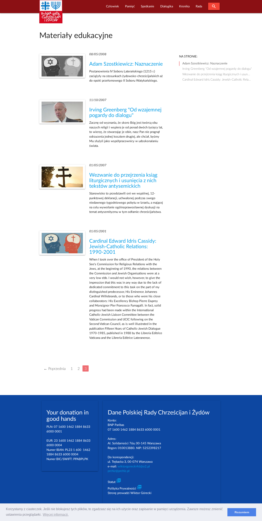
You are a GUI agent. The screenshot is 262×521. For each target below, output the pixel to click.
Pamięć (130, 6)
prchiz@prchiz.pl (119, 471)
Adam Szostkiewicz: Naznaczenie (126, 64)
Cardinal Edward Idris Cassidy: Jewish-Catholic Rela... (216, 79)
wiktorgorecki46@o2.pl (134, 466)
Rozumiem (242, 512)
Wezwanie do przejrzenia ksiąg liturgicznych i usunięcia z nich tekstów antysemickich (123, 181)
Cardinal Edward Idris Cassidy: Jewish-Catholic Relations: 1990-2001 (122, 247)
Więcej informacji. (56, 514)
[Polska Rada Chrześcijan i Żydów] (50, 14)
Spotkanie (147, 6)
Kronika (184, 6)
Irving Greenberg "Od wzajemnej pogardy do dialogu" (217, 68)
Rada (199, 6)
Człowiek (112, 6)
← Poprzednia (55, 369)
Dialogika (166, 6)
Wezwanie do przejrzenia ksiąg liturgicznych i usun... (216, 74)
